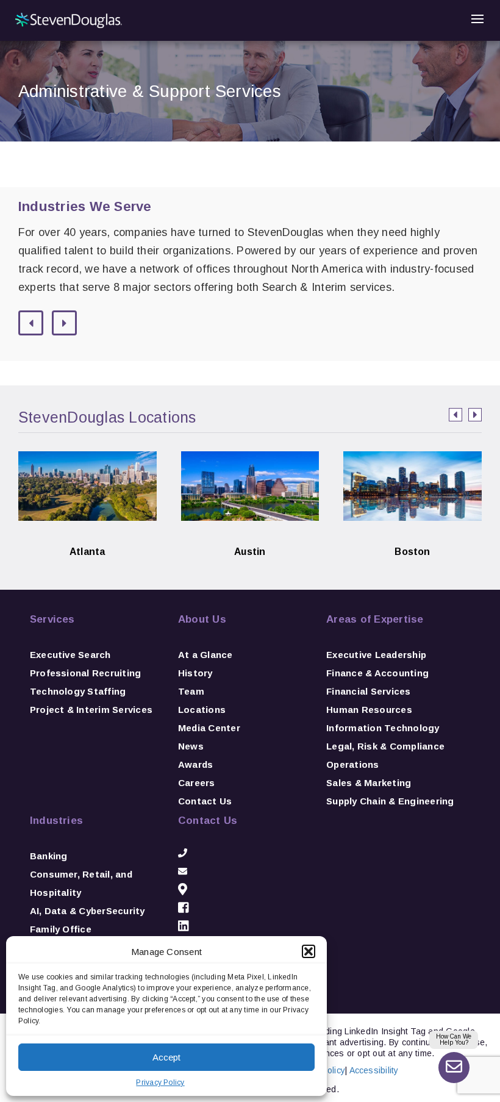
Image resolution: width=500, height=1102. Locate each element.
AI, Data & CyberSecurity (87, 911)
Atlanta (87, 532)
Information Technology (382, 728)
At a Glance (205, 654)
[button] (308, 951)
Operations (352, 764)
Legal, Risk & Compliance (385, 746)
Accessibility (374, 1070)
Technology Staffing (78, 691)
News (191, 746)
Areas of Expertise (374, 619)
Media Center (209, 728)
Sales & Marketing (368, 783)
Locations (202, 709)
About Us (202, 619)
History (195, 673)
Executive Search (70, 654)
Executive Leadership (376, 654)
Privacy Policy (160, 1082)
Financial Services (368, 691)
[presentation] (455, 414)
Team (191, 691)
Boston (412, 532)
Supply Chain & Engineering (390, 801)
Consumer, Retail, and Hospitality (81, 883)
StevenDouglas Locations (107, 417)
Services (52, 619)
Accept (166, 1057)
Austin (249, 532)
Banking (49, 856)
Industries (56, 820)
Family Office (60, 929)
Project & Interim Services (91, 709)
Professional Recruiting (85, 673)
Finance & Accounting (377, 673)
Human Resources (369, 709)
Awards (195, 764)
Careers (196, 783)
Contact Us (205, 801)
